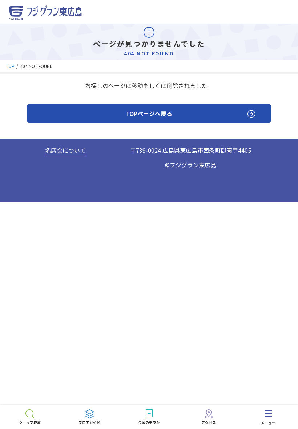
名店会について (65, 150)
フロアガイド (89, 422)
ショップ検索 (30, 422)
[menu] (268, 417)
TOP (10, 66)
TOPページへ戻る (149, 113)
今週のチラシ (149, 422)
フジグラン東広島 (193, 164)
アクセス (208, 422)
